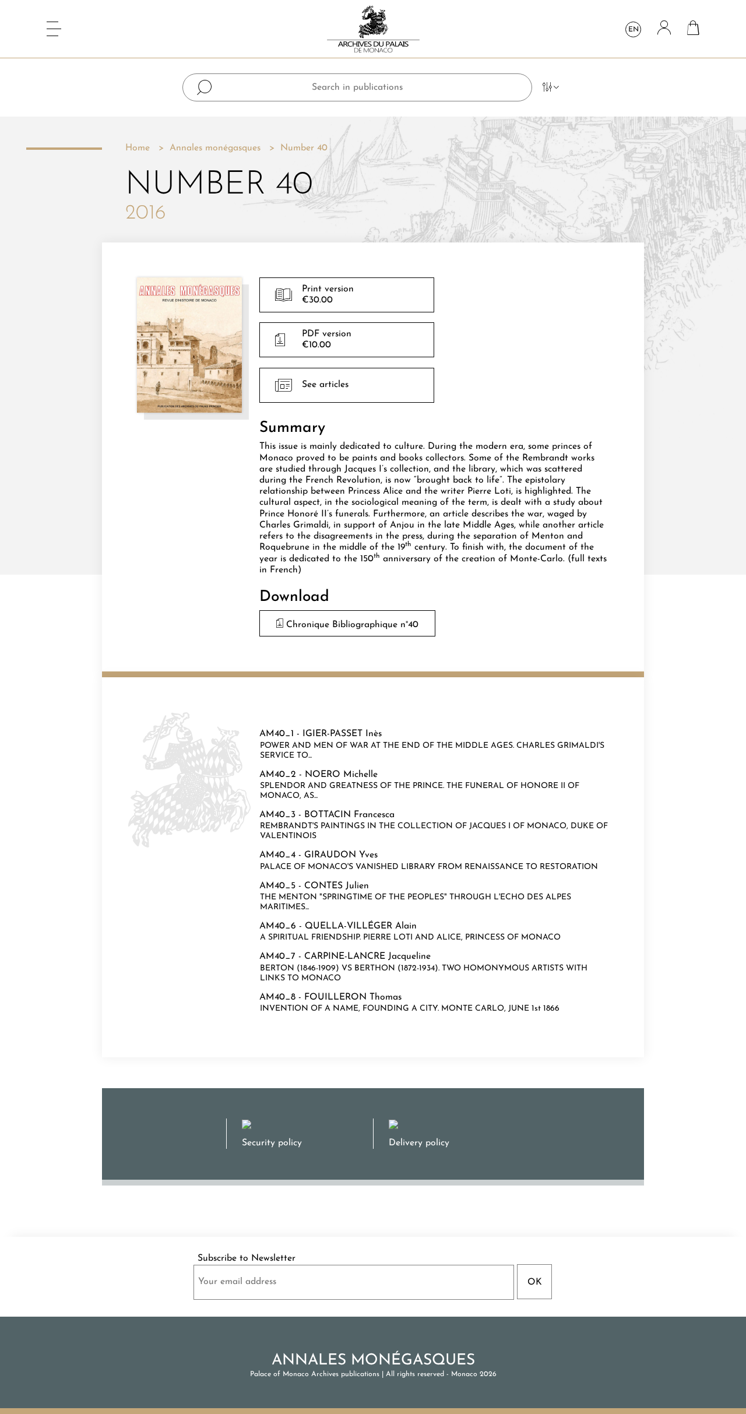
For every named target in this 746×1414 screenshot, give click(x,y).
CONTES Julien (336, 886)
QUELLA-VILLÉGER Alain (361, 926)
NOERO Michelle (341, 774)
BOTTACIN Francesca (349, 814)
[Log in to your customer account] (664, 28)
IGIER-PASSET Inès (342, 733)
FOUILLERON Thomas (353, 997)
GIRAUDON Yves (341, 855)
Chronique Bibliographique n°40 (350, 624)
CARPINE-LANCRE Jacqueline (367, 956)
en (633, 29)
